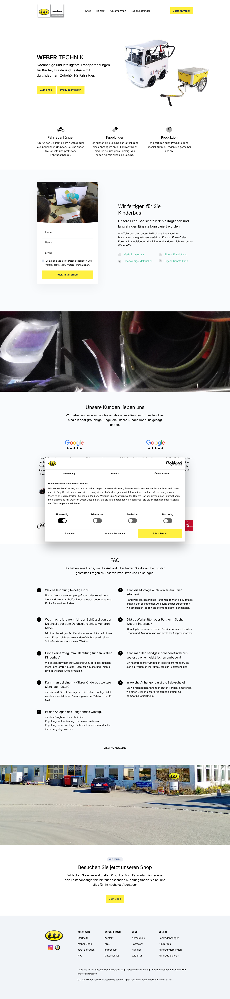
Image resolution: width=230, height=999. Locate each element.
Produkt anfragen (70, 89)
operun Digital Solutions (128, 979)
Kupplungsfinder (140, 10)
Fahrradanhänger (169, 937)
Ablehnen (70, 533)
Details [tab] (115, 473)
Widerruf (137, 955)
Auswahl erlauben (115, 533)
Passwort (137, 943)
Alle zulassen (160, 533)
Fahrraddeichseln (169, 955)
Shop (88, 10)
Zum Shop (46, 89)
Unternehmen (118, 10)
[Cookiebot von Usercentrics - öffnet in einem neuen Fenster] (168, 463)
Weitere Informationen (77, 264)
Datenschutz (112, 955)
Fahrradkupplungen (170, 949)
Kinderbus (165, 943)
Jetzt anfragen (182, 10)
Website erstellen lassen (160, 979)
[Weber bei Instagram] (50, 947)
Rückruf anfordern (68, 274)
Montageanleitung (166, 691)
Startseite (82, 937)
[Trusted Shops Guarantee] (57, 947)
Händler (136, 949)
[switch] (97, 520)
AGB (107, 943)
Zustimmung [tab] (68, 473)
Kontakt (100, 10)
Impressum (111, 949)
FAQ (79, 955)
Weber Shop (84, 943)
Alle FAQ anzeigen (115, 747)
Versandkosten (134, 969)
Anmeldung (138, 937)
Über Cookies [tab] (161, 473)
